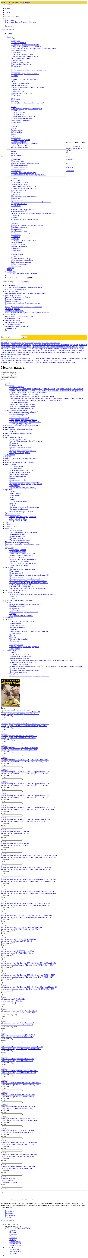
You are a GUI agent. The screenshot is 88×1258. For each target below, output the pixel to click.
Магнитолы (37, 287)
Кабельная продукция (19, 264)
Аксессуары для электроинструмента (25, 45)
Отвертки (45, 400)
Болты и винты (17, 130)
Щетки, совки (70, 362)
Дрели (7, 326)
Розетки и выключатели (18, 668)
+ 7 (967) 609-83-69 (73, 146)
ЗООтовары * (16, 99)
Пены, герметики (17, 161)
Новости (18, 22)
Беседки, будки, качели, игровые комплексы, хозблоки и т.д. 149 (34, 213)
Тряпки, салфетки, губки (62, 360)
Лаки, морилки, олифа (17, 480)
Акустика (8, 289)
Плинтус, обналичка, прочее (19, 453)
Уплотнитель (5, 362)
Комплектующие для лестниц (22, 93)
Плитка (27, 297)
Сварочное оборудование (18, 402)
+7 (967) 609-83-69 (7, 30)
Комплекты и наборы (32, 303)
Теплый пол (13, 674)
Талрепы (12, 614)
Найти (30, 278)
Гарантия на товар (16, 1245)
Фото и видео (10, 314)
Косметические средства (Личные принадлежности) (28, 631)
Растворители (14, 486)
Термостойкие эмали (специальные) (22, 488)
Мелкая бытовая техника (18, 664)
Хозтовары (15, 239)
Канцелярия (15, 248)
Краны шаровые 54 (18, 200)
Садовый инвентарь (18, 190)
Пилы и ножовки (55, 400)
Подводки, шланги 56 (19, 204)
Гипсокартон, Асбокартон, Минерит (24, 144)
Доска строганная (17, 91)
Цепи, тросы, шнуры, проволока (21, 616)
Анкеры (14, 128)
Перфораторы (15, 326)
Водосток (14, 76)
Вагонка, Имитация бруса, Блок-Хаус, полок (27, 87)
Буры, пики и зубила (63, 389)
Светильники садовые (49, 666)
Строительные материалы (14, 311)
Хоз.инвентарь (15, 362)
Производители (15, 1251)
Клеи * (13, 107)
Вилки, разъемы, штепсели (21, 258)
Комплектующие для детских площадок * (26, 109)
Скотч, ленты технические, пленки (22, 404)
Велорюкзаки (10, 322)
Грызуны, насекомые (19, 246)
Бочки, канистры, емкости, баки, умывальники (28, 70)
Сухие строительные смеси (39, 313)
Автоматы (15, 256)
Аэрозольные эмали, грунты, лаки (23, 116)
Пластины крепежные (19, 165)
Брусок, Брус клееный (19, 85)
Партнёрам (13, 1253)
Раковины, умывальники (33, 307)
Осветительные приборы (18, 666)
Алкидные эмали (17, 114)
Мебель (14, 217)
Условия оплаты (15, 1242)
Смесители (9, 309)
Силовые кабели (30, 662)
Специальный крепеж (19, 167)
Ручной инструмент (18, 50)
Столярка (10, 268)
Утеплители (15, 237)
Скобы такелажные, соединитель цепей (25, 233)
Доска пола (15, 89)
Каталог (10, 37)
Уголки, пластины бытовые (19, 540)
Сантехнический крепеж (18, 509)
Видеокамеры (10, 316)
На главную (9, 1211)
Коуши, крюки (16, 229)
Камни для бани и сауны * (21, 62)
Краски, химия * (17, 111)
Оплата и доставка (12, 16)
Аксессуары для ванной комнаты (23, 241)
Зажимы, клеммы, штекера (21, 262)
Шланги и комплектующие (19, 565)
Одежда (14, 153)
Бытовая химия (17, 242)
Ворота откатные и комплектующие (24, 80)
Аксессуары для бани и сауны (22, 54)
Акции (7, 8)
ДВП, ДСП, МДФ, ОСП (20, 145)
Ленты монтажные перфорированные (25, 163)
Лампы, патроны (34, 666)
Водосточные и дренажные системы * (25, 74)
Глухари (14, 136)
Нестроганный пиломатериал (20, 449)
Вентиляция (15, 72)
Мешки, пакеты (34, 360)
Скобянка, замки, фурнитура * (22, 209)
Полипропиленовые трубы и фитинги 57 (24, 579)
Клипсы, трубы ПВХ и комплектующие (52, 660)
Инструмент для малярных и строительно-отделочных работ (33, 48)
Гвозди (13, 134)
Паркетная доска (18, 297)
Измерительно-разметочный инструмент (26, 47)
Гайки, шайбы (16, 132)
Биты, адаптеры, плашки (46, 389)
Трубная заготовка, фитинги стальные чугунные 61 (28, 588)
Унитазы (17, 309)
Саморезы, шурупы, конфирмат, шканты (24, 507)
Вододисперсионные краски (21, 118)
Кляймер (12, 505)
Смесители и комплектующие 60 (21, 587)
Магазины (13, 1236)
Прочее (14, 178)
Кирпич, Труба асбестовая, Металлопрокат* (27, 103)
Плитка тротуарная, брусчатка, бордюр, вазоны (28, 175)
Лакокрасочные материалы (19, 313)
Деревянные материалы (20, 83)
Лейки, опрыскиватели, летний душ (24, 186)
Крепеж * (14, 126)
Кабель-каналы (31, 660)
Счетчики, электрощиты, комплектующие (24, 670)
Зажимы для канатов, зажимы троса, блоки (27, 225)
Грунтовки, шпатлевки (17, 476)
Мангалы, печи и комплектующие (23, 173)
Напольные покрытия (13, 295)
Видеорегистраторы (25, 287)
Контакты (32, 22)
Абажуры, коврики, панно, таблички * (25, 56)
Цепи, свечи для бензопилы (37, 393)
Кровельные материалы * (20, 140)
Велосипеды (20, 322)
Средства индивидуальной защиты (22, 406)
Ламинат (8, 297)
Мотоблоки (20, 303)
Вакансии (25, 22)
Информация (10, 1215)
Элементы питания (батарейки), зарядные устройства (29, 676)
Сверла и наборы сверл (18, 393)
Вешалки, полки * (18, 60)
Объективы (20, 316)
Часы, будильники (28, 362)
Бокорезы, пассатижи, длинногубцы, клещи (40, 398)
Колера (12, 478)
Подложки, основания (13, 299)
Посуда (43, 360)
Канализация (16, 198)
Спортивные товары (12, 320)
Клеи (7, 313)
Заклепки (12, 503)
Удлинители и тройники (18, 672)
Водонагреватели (23, 293)
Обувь (13, 151)
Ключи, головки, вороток (66, 398)
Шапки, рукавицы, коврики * (20, 424)
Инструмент (15, 41)
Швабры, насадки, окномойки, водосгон (50, 362)
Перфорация (15, 159)
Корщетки (32, 391)
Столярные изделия (18, 211)
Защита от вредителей (19, 184)
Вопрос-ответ (14, 1249)
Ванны (7, 307)
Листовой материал (18, 142)
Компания (9, 1213)
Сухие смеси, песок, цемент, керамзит (25, 219)
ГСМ (13, 81)
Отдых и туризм (17, 155)
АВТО (13, 39)
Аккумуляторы (10, 328)
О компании (9, 20)
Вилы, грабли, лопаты (19, 182)
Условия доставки (16, 1244)
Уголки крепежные (18, 169)
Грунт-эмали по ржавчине (20, 120)
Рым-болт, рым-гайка (19, 231)
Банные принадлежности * (21, 58)
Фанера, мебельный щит (20, 147)
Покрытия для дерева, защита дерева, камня (25, 484)
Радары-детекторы (19, 289)
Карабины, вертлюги (19, 227)
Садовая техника (11, 301)
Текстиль (49, 360)
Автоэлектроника (11, 285)
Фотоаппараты (29, 316)
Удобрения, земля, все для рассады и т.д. (24, 563)
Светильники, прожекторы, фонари (71, 666)
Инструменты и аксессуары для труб (24, 196)
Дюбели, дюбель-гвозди (18, 501)
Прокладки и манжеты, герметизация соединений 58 (28, 583)
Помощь (8, 1217)
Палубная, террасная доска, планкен (22, 451)
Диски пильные (22, 391)
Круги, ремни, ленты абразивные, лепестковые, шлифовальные (59, 391)
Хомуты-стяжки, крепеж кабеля (21, 511)
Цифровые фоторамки (13, 318)
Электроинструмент (18, 43)
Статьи (12, 1247)
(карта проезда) (25, 2)
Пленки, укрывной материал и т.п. (24, 188)
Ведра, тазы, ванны (18, 244)
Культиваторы (10, 303)
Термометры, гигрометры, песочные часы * (25, 422)
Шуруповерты (26, 326)
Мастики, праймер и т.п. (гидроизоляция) (24, 482)
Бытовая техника (11, 291)
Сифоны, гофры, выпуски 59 (20, 585)
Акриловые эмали (18, 112)
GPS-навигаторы (11, 287)
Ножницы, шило (35, 400)
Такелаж (14, 223)
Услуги (7, 12)
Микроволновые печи (38, 293)
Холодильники (10, 293)
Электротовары (17, 254)
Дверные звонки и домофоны (22, 260)
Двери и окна (16, 215)
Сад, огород (15, 180)
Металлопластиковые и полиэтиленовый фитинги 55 (31, 202)
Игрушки (14, 101)
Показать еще (16, 52)
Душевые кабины (17, 307)
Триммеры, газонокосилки (19, 561)
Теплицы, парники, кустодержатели (22, 559)
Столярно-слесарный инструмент (21, 408)
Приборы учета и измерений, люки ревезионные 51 (28, 581)
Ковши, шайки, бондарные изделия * (25, 64)
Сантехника (15, 194)
